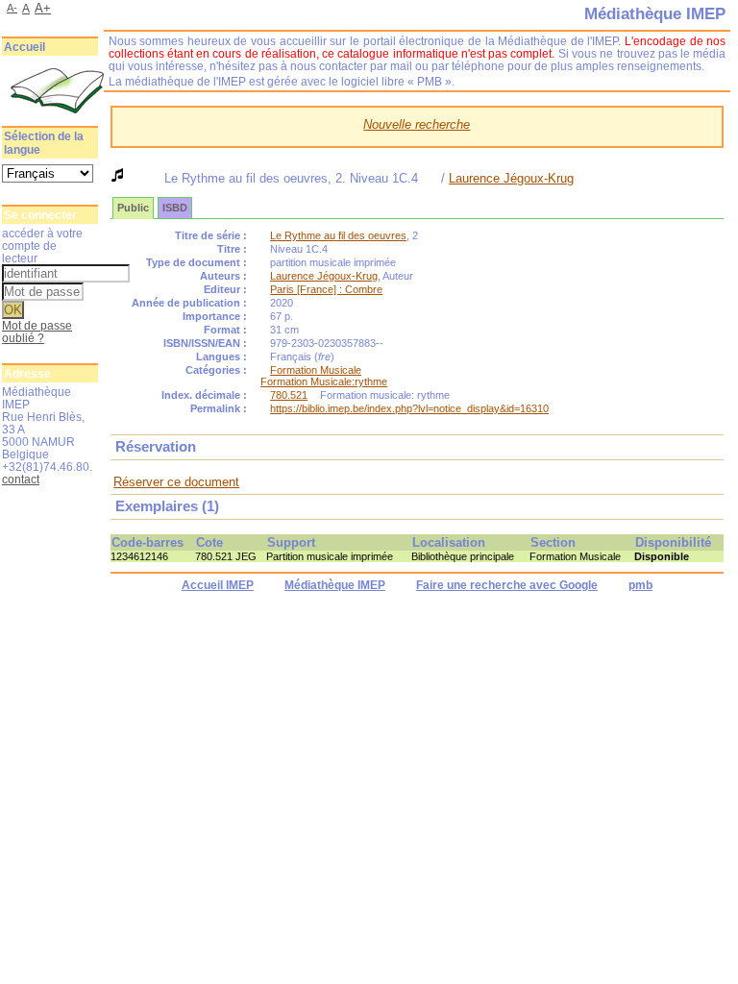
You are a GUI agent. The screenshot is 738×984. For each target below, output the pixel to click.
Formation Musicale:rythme (323, 381)
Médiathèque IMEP (334, 585)
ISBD (174, 207)
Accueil (24, 47)
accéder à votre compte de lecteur (42, 245)
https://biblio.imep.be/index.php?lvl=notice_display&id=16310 (409, 408)
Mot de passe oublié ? (37, 331)
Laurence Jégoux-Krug (511, 178)
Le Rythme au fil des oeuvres (338, 235)
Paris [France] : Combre (326, 289)
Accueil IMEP (218, 585)
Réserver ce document (176, 482)
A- (12, 7)
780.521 (289, 395)
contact (20, 479)
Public (133, 207)
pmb (640, 585)
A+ (43, 8)
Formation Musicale (315, 370)
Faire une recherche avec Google (507, 585)
